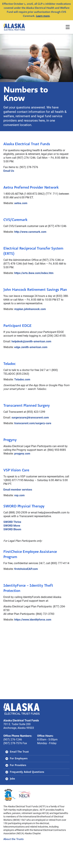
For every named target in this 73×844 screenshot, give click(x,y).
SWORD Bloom (12, 529)
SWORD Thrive (12, 522)
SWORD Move (11, 525)
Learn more (43, 16)
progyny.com (22, 453)
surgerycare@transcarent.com (30, 417)
